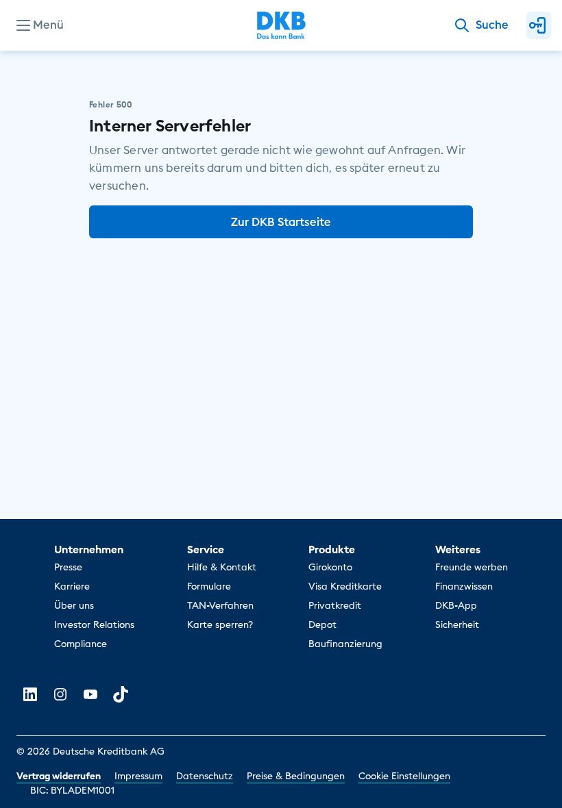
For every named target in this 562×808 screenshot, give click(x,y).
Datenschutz (204, 776)
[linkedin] (30, 694)
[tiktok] (120, 694)
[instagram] (60, 694)
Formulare (209, 586)
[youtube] (90, 694)
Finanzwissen (464, 586)
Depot (322, 624)
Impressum (138, 776)
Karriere (72, 586)
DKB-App (456, 605)
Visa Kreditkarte (345, 586)
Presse (68, 567)
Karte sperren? (220, 624)
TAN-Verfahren (220, 605)
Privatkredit (334, 605)
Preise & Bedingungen (296, 776)
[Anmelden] (538, 25)
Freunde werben (471, 567)
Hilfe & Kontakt (221, 567)
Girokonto (330, 567)
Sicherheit (457, 624)
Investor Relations (94, 624)
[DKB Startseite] (281, 25)
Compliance (80, 643)
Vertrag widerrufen (58, 776)
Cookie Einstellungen (404, 776)
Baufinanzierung (345, 643)
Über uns (74, 605)
